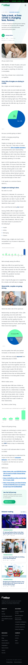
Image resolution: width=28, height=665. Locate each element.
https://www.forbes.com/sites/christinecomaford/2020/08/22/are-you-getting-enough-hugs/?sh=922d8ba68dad (14, 484)
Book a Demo (8, 501)
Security (3, 652)
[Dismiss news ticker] (26, 1)
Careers (3, 650)
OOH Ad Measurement (7, 616)
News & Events (5, 647)
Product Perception (19, 629)
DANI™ (3, 611)
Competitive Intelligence (20, 622)
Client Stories (5, 640)
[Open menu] (25, 5)
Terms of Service (18, 662)
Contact (17, 643)
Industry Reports (5, 643)
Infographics (4, 645)
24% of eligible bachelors (18, 147)
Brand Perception (19, 615)
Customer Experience (20, 627)
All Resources (5, 635)
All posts (5, 12)
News (16, 640)
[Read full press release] (14, 1)
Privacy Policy (9, 662)
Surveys (3, 613)
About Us (17, 635)
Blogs (3, 638)
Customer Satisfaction (20, 624)
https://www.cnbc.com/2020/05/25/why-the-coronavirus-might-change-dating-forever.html (14, 473)
